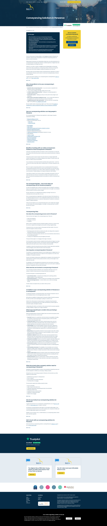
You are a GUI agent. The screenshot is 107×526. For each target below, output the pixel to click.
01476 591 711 (72, 45)
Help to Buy (30, 121)
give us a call (56, 403)
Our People (38, 2)
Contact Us (45, 2)
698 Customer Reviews (46, 504)
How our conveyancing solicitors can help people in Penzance (41, 38)
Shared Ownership (31, 123)
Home (27, 2)
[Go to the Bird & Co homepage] (29, 7)
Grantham (40, 497)
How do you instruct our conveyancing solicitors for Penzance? (41, 49)
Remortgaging (30, 125)
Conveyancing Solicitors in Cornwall (46, 27)
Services (34, 2)
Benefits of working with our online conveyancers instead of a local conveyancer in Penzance (42, 40)
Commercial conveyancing (32, 140)
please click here (52, 520)
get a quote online (35, 78)
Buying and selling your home (32, 119)
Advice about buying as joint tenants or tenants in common (38, 128)
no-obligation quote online (41, 101)
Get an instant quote (72, 42)
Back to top (28, 80)
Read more (32, 474)
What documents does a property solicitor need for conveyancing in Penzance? (42, 47)
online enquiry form (34, 405)
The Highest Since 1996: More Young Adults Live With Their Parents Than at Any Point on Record (39, 469)
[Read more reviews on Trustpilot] (68, 25)
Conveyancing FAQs (33, 44)
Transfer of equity (30, 134)
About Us (30, 2)
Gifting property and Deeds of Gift (33, 136)
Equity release (29, 126)
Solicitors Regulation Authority (74, 506)
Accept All (69, 518)
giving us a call (54, 423)
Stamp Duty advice (30, 141)
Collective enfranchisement (32, 132)
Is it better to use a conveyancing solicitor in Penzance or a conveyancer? (43, 45)
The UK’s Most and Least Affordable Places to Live (67, 468)
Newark (39, 499)
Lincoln (39, 498)
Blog (41, 2)
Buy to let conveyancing (31, 137)
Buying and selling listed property (33, 129)
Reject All (78, 518)
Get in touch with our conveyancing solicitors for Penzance (40, 50)
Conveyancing (30, 27)
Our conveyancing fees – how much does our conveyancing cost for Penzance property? (42, 42)
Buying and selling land (31, 139)
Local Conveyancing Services (37, 27)
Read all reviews (31, 448)
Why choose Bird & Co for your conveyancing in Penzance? (40, 36)
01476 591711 (63, 2)
